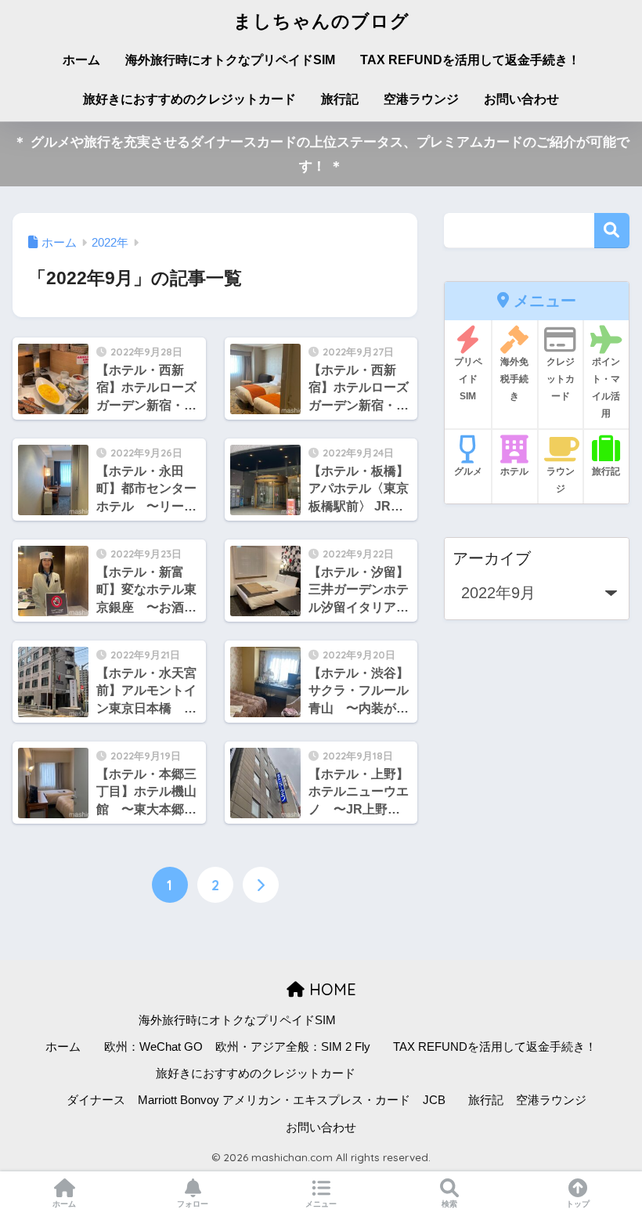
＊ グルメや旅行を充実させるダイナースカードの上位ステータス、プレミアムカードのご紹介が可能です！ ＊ (321, 154)
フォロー (192, 1204)
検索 (611, 230)
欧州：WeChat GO (153, 1047)
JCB (434, 1100)
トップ (578, 1204)
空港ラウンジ (421, 99)
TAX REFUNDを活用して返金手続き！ (470, 60)
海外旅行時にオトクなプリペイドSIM (230, 60)
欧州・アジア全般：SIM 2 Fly (292, 1047)
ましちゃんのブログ (321, 20)
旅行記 (340, 99)
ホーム (81, 60)
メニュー (321, 1204)
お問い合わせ (521, 99)
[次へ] (261, 885)
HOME (330, 989)
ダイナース (96, 1100)
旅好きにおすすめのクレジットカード (189, 99)
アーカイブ (492, 558)
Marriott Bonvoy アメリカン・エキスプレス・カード (274, 1100)
